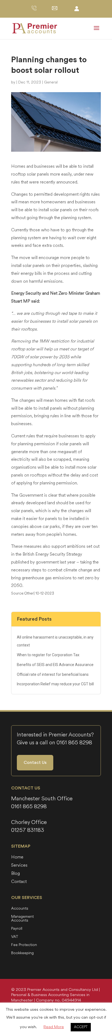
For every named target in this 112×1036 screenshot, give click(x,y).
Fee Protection (24, 945)
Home (17, 857)
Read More (53, 1027)
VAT (14, 937)
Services (19, 865)
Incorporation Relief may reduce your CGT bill (55, 684)
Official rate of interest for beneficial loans (53, 674)
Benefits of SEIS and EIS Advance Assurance (55, 664)
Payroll (16, 929)
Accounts (19, 909)
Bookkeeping (22, 953)
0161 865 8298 (74, 742)
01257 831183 (27, 830)
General (51, 82)
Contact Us (35, 762)
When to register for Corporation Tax (48, 655)
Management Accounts (22, 919)
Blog (15, 874)
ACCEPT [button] (81, 1027)
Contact (19, 882)
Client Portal (76, 8)
